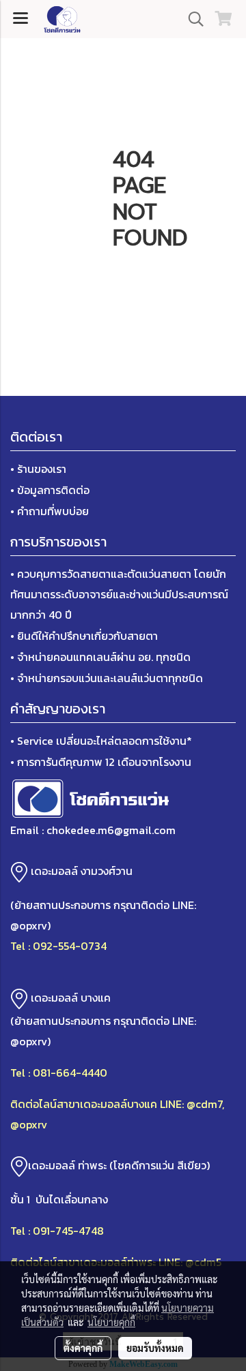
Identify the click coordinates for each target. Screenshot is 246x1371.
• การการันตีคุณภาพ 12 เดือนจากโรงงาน (100, 762)
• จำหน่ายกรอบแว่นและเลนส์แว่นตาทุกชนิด (106, 678)
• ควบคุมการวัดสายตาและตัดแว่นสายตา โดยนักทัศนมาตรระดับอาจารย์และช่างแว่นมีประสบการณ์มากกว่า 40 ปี (119, 594)
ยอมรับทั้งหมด (155, 1348)
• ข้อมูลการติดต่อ (50, 490)
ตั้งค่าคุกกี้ (83, 1348)
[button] (191, 19)
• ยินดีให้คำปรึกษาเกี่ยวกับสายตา (84, 636)
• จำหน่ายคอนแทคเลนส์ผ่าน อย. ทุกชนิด (100, 657)
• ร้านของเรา (38, 469)
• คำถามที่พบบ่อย (49, 511)
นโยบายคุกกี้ (111, 1322)
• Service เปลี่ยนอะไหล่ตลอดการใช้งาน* (101, 741)
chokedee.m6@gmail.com (111, 830)
